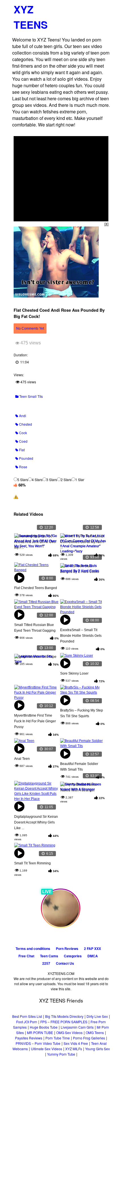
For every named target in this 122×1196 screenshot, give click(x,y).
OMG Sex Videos (69, 1032)
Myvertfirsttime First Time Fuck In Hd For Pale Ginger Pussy (35, 721)
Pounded (25, 458)
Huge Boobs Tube (44, 1027)
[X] (106, 223)
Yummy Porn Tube (61, 1054)
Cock (22, 432)
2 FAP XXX (92, 948)
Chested (25, 424)
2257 (46, 963)
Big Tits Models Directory (64, 1016)
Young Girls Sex (97, 1048)
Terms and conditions (33, 948)
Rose (22, 466)
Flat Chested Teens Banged (35, 588)
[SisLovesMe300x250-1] (56, 296)
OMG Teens (95, 1032)
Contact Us (65, 963)
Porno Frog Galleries (89, 1037)
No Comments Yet (30, 328)
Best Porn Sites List (27, 1016)
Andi (22, 415)
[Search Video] (92, 7)
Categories (73, 955)
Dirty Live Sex (97, 1016)
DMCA (92, 955)
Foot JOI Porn (26, 1021)
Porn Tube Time (57, 1037)
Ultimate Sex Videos (46, 1048)
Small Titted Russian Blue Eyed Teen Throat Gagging (35, 628)
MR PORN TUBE (40, 1032)
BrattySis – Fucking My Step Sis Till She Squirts (81, 713)
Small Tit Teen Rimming (32, 863)
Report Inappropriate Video (40, 496)
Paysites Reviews (28, 1037)
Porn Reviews (67, 948)
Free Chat (26, 955)
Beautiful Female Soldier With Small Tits (79, 766)
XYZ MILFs (73, 1048)
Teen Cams (49, 955)
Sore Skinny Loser (74, 673)
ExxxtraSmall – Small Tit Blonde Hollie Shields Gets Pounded (81, 635)
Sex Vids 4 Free (76, 1043)
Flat (21, 449)
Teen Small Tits (30, 396)
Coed (23, 441)
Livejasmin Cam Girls (77, 1027)
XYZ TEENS (31, 17)
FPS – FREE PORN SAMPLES (63, 1021)
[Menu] (103, 7)
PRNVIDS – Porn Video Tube (38, 1043)
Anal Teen (22, 759)
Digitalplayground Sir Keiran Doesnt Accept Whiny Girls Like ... (36, 822)
